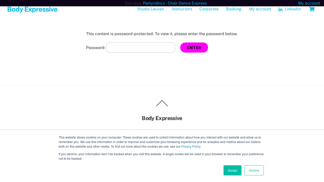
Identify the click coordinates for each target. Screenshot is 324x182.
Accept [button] (232, 170)
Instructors (182, 9)
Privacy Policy (190, 146)
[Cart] (312, 9)
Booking (233, 9)
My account (309, 3)
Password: (96, 47)
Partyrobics (154, 3)
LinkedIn (292, 9)
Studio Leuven (150, 9)
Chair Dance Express (187, 3)
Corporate (208, 9)
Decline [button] (254, 170)
